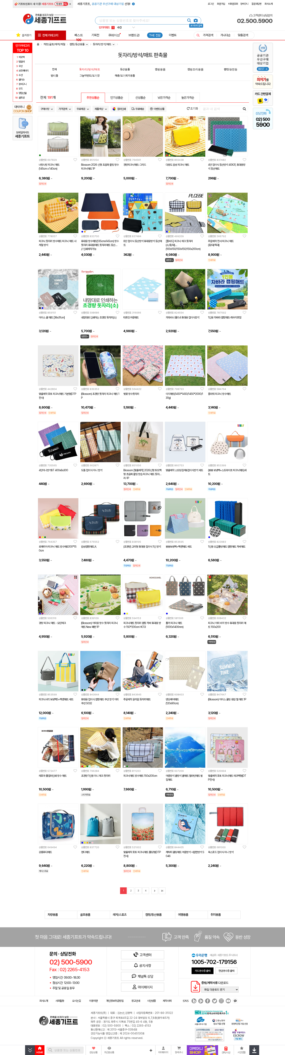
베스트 (78, 37)
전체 (54, 69)
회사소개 (268, 3)
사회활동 (59, 1000)
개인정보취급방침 (114, 1000)
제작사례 (167, 1000)
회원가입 (221, 3)
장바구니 (244, 3)
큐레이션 (114, 35)
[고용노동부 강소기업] (219, 1021)
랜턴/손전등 (230, 69)
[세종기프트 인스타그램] (221, 1001)
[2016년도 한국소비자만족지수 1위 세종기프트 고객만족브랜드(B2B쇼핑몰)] (213, 1012)
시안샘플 (151, 1000)
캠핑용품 (160, 69)
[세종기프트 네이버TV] (200, 1001)
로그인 (211, 3)
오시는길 (76, 1000)
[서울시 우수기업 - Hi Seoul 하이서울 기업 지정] (201, 1020)
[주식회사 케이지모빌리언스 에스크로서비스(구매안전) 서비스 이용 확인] (239, 1034)
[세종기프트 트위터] (214, 1001)
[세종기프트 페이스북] (207, 1001)
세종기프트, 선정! (104, 4)
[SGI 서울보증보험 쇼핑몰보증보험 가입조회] (210, 1034)
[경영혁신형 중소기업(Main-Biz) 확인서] (239, 1021)
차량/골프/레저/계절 (54, 44)
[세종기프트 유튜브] (228, 1001)
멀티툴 (54, 75)
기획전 (95, 35)
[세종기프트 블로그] (192, 1001)
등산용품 (125, 69)
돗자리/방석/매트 (89, 69)
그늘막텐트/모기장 (90, 75)
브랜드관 (133, 35)
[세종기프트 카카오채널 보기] (235, 1001)
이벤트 (172, 35)
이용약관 (93, 1000)
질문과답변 (256, 3)
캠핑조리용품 (195, 69)
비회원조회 (233, 3)
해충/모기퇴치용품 (125, 75)
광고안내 (135, 1000)
